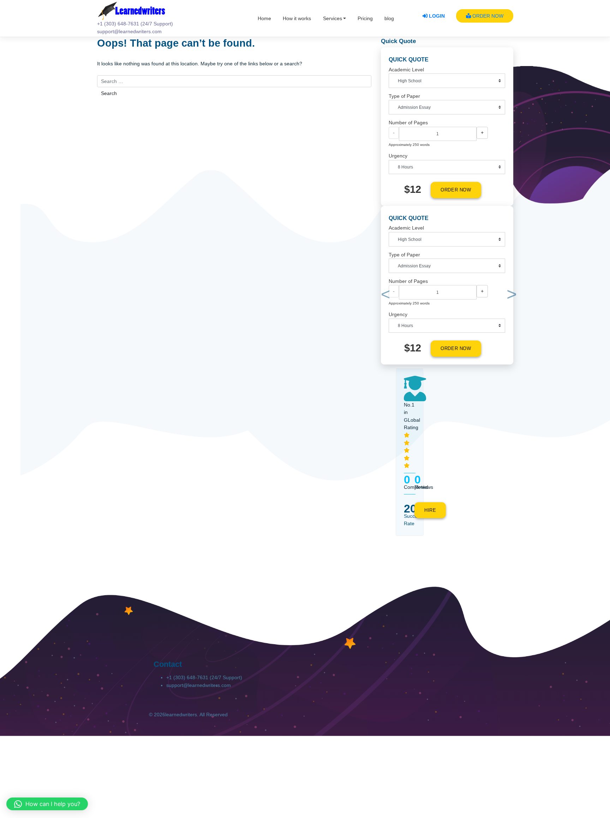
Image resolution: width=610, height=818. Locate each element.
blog (389, 18)
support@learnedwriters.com (198, 685)
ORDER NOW (487, 16)
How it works (297, 18)
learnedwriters (181, 714)
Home (264, 18)
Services (332, 18)
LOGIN (436, 16)
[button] (384, 296)
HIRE (430, 510)
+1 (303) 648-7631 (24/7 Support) (204, 677)
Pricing (365, 18)
